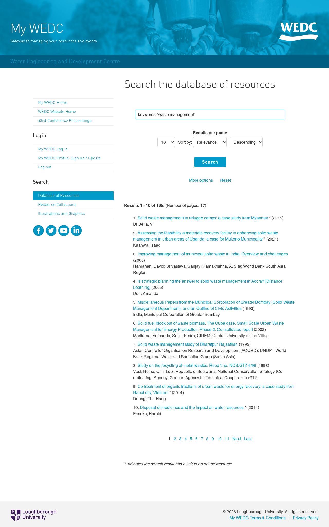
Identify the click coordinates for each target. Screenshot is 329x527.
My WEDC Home (52, 103)
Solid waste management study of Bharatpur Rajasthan (188, 344)
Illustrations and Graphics (61, 214)
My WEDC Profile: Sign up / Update (69, 158)
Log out (44, 167)
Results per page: (210, 133)
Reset (225, 180)
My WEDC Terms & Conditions (258, 518)
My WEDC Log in (53, 149)
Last (248, 439)
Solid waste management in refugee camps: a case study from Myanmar (203, 218)
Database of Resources (58, 196)
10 (219, 439)
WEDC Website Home (57, 112)
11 (227, 439)
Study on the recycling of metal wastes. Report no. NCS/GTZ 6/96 (197, 365)
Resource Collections (57, 205)
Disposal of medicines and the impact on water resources (192, 407)
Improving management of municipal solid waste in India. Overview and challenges (213, 254)
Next (236, 439)
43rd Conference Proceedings (65, 121)
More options (201, 180)
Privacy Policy (306, 518)
